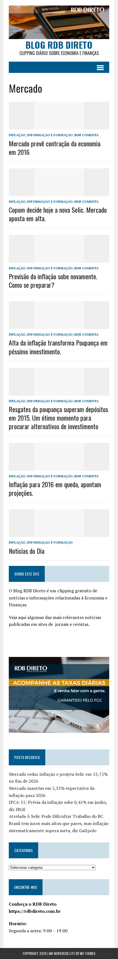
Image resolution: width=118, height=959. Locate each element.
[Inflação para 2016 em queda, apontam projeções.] (59, 467)
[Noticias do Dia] (59, 533)
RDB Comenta (86, 135)
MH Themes (87, 953)
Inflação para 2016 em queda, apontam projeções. (55, 488)
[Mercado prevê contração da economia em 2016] (59, 126)
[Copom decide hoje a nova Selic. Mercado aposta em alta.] (59, 192)
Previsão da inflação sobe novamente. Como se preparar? (53, 280)
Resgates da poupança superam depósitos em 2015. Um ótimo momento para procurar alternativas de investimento (58, 417)
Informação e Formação (50, 135)
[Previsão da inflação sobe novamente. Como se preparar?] (59, 259)
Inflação (17, 135)
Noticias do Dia (26, 551)
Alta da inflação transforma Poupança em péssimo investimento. (58, 347)
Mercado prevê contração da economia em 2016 (54, 147)
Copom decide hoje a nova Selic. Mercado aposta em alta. (58, 214)
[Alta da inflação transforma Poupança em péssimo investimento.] (59, 325)
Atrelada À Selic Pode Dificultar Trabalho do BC (56, 816)
